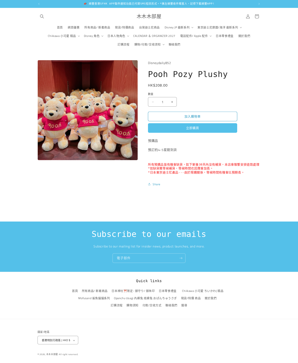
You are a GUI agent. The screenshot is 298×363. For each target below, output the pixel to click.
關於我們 (211, 298)
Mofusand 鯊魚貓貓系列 (94, 298)
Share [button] (156, 184)
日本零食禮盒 (168, 291)
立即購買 (192, 128)
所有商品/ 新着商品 (95, 291)
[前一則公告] (38, 4)
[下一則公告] (259, 4)
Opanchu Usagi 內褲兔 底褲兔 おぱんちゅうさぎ (145, 298)
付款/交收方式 (152, 305)
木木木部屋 (52, 354)
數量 (150, 94)
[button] (42, 16)
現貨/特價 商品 (191, 298)
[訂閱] (180, 258)
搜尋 (184, 305)
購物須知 (132, 305)
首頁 (75, 291)
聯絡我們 (171, 305)
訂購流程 (116, 305)
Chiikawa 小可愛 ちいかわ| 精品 (203, 291)
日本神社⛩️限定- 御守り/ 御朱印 (133, 291)
